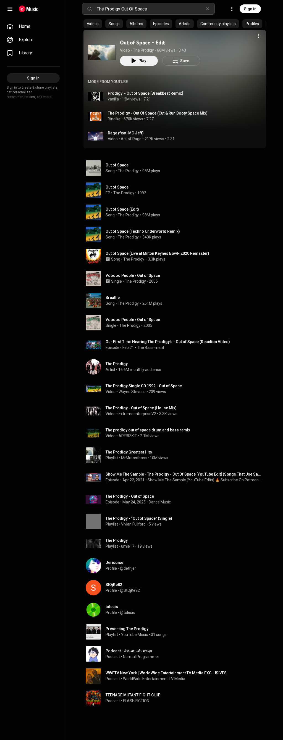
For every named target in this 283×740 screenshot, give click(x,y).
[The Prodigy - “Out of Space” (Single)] (176, 521)
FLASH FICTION (136, 701)
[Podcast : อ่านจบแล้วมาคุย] (176, 654)
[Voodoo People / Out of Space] (176, 278)
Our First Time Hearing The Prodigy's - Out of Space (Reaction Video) (168, 342)
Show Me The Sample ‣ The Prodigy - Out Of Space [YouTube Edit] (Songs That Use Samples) (185, 474)
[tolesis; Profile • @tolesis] (176, 610)
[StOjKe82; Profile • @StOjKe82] (176, 588)
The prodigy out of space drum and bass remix (148, 430)
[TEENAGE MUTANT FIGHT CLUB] (176, 698)
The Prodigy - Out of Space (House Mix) (141, 408)
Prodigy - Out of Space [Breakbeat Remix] (145, 93)
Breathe (113, 297)
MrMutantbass (134, 458)
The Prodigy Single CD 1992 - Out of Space (144, 386)
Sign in (250, 9)
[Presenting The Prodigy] (176, 632)
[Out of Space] (176, 190)
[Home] (28, 9)
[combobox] (155, 8)
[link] (33, 26)
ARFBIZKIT (128, 436)
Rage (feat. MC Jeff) (126, 133)
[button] (101, 52)
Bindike (114, 119)
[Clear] (207, 8)
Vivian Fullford (133, 524)
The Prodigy (143, 50)
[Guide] (10, 9)
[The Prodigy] (176, 367)
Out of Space (117, 165)
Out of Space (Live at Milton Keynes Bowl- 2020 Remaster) (157, 253)
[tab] (92, 23)
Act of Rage (131, 139)
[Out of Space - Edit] (102, 52)
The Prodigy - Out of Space (130, 496)
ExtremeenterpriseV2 (137, 414)
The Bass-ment (150, 347)
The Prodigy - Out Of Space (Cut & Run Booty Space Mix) (158, 113)
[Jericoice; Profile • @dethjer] (176, 566)
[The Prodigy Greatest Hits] (176, 455)
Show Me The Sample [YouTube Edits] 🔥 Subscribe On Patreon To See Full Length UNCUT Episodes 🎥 (206, 480)
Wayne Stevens (132, 391)
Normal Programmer (141, 656)
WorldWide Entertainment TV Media (154, 679)
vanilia (113, 99)
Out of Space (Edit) (122, 209)
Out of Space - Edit (142, 42)
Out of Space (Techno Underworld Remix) (143, 231)
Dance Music (160, 502)
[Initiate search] (89, 8)
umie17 (127, 546)
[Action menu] (259, 36)
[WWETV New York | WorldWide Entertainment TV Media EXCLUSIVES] (176, 676)
